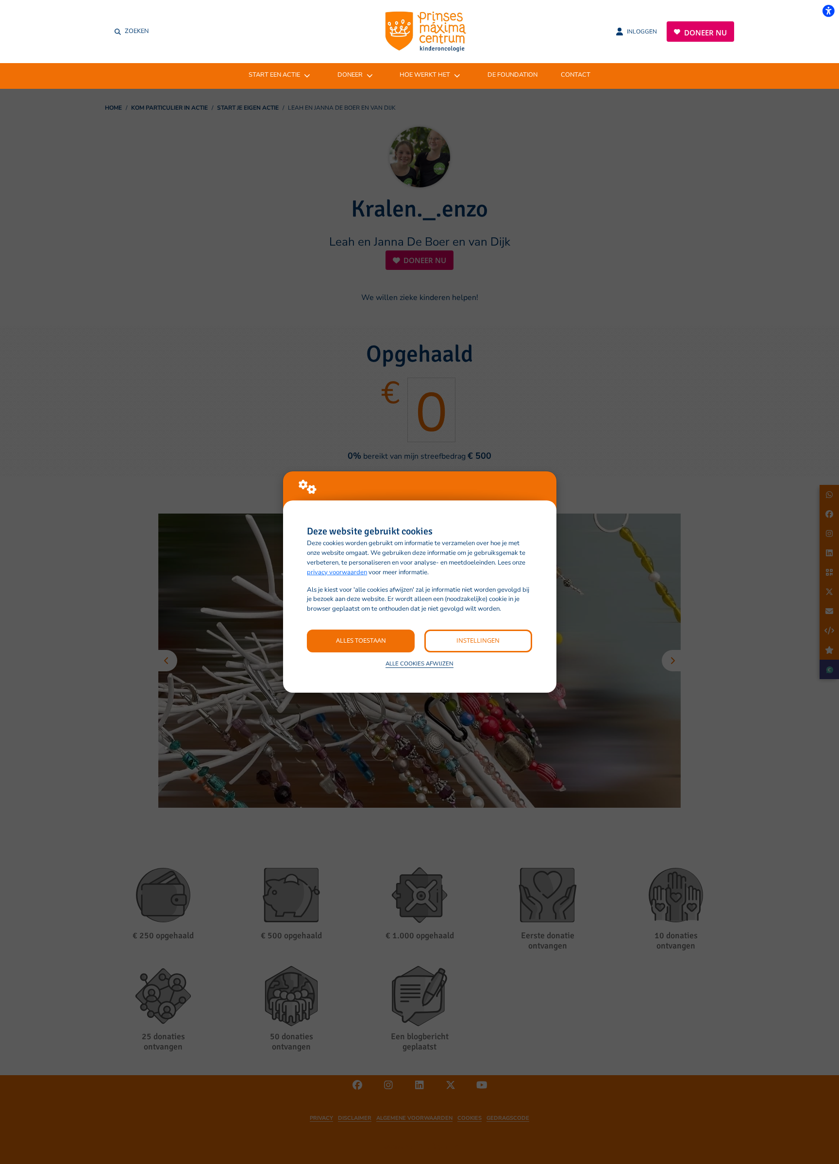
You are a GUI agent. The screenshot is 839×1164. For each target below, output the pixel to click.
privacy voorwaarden (337, 572)
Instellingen (478, 640)
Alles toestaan (361, 640)
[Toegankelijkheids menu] (828, 11)
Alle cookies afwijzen (419, 663)
